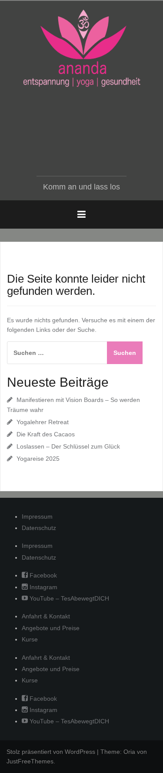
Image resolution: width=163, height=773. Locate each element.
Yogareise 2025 (38, 458)
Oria (129, 751)
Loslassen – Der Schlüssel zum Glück (68, 446)
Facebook (42, 575)
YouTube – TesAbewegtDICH (68, 598)
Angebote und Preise (51, 627)
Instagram (42, 587)
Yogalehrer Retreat (43, 422)
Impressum (37, 516)
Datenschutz (39, 527)
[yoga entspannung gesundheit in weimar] (81, 48)
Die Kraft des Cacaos (46, 434)
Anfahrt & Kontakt (46, 616)
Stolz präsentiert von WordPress (51, 751)
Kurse (30, 639)
